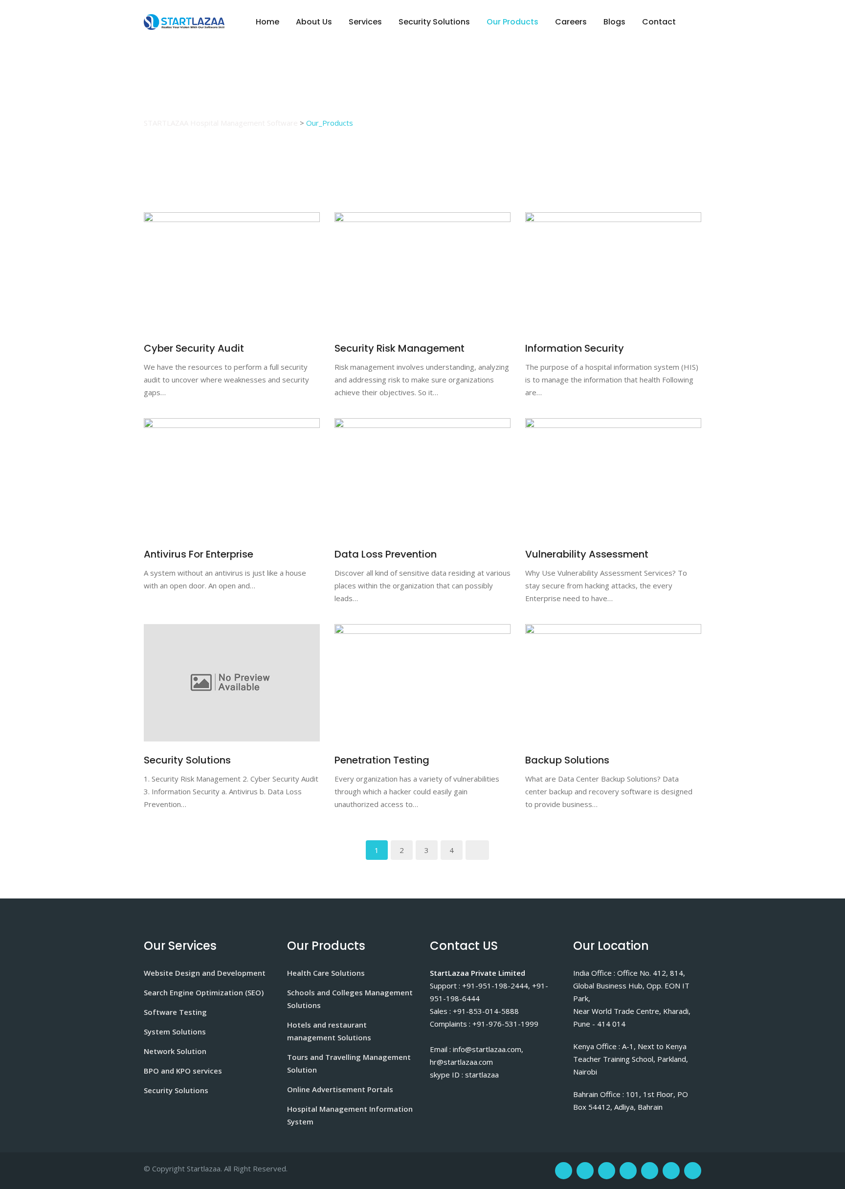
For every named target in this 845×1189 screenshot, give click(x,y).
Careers (571, 21)
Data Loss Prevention (385, 554)
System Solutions (175, 1031)
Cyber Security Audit (194, 348)
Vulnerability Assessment (586, 554)
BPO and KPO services (183, 1071)
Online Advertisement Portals (340, 1089)
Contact (659, 21)
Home (267, 21)
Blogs (614, 21)
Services (365, 21)
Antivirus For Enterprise (198, 554)
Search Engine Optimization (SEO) (204, 992)
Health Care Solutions (326, 973)
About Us (314, 21)
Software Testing (175, 1012)
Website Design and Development (205, 973)
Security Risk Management (399, 348)
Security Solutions (434, 21)
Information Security (574, 348)
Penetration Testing (381, 760)
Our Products (512, 21)
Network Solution (175, 1051)
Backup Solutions (567, 760)
